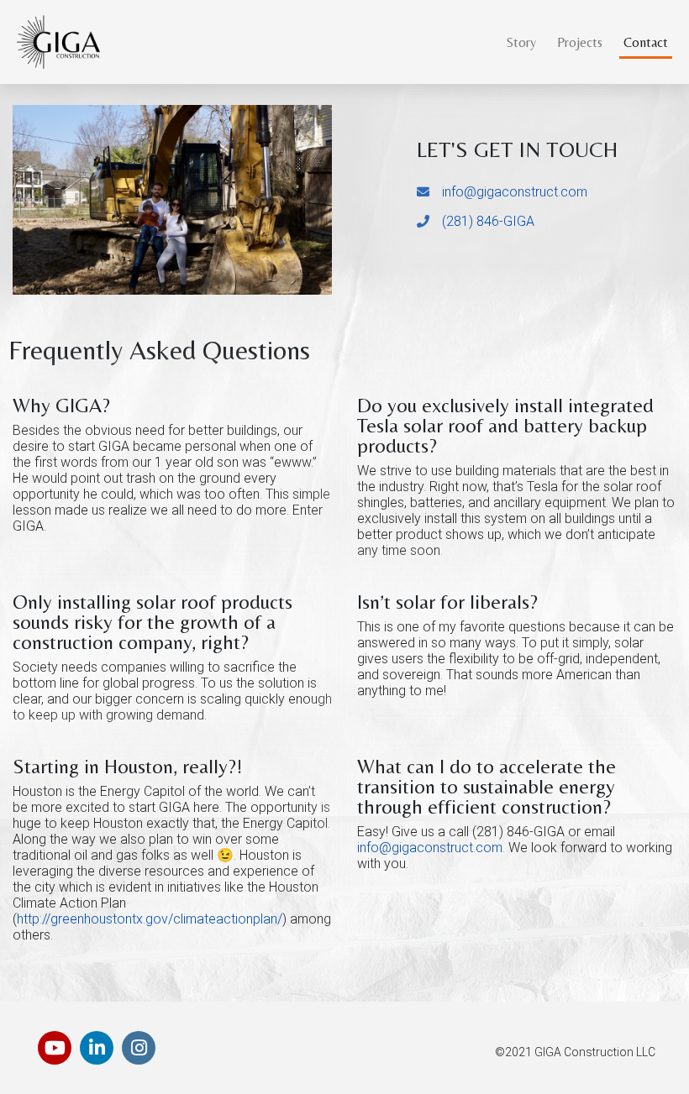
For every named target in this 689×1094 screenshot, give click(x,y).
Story (521, 42)
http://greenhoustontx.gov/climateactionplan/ (149, 919)
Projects (579, 42)
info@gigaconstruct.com (514, 192)
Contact (645, 42)
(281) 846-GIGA (488, 221)
